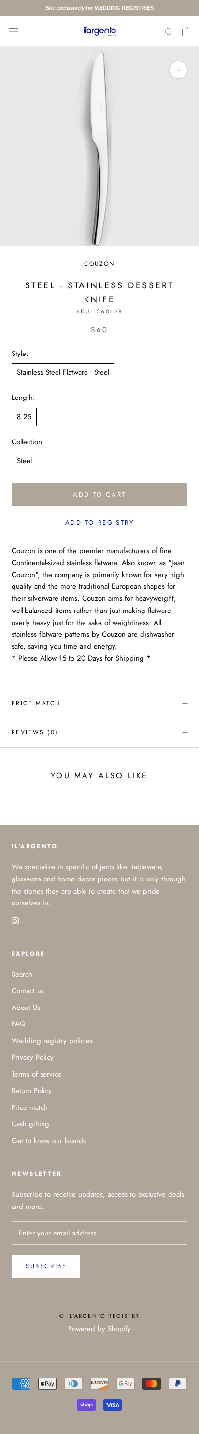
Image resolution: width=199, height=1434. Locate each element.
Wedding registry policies (52, 1041)
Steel (24, 460)
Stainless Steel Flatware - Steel (63, 372)
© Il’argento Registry (99, 1316)
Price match (36, 703)
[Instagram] (15, 920)
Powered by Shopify (99, 1328)
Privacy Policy (33, 1057)
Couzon (99, 263)
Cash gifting (30, 1124)
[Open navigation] (13, 31)
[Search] (169, 31)
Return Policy (32, 1090)
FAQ (19, 1024)
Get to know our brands (49, 1141)
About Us (26, 1007)
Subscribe (46, 1266)
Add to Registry (99, 522)
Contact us (28, 990)
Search (22, 974)
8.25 (24, 417)
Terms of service (37, 1074)
